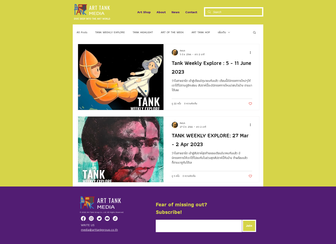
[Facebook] (83, 218)
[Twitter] (99, 218)
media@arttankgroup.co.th (99, 229)
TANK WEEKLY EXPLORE (110, 32)
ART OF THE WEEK (172, 32)
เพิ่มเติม (222, 32)
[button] (254, 33)
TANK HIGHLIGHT (143, 32)
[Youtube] (107, 218)
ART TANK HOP (201, 32)
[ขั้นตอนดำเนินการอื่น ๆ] (251, 52)
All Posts (82, 32)
